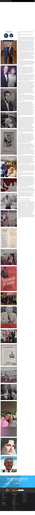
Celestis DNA (24, 500)
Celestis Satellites (14, 501)
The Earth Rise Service (25, 495)
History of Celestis (4, 496)
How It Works (13, 505)
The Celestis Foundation (4, 497)
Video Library (13, 506)
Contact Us (17, 483)
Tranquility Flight (14, 497)
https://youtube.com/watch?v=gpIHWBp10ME (24, 200)
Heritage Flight (14, 496)
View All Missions (14, 500)
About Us (3, 495)
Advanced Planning (25, 501)
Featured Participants (4, 505)
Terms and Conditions (20, 510)
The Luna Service (24, 497)
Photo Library (13, 507)
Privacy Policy (18, 510)
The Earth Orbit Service (25, 496)
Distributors (3, 498)
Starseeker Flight (14, 495)
